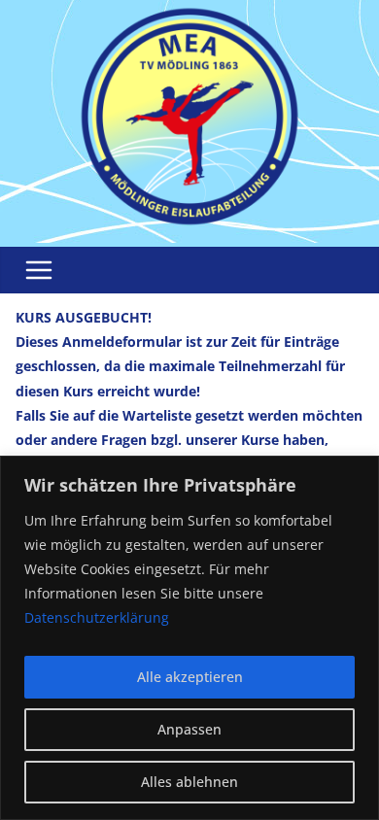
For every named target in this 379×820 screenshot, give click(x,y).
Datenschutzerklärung (96, 617)
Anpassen (189, 729)
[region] (189, 638)
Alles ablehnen (189, 781)
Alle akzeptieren (190, 676)
